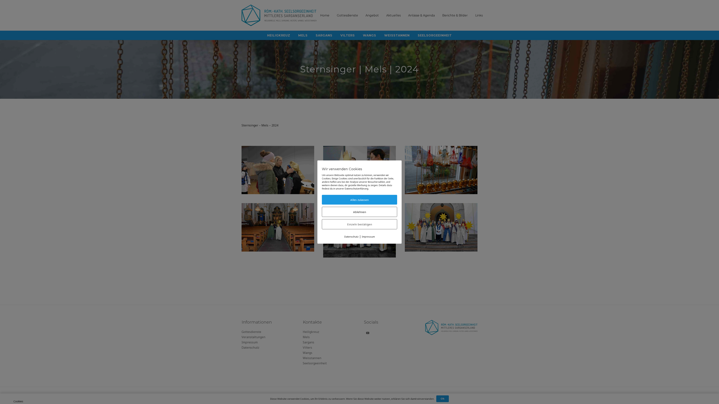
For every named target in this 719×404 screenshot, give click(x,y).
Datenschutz (351, 236)
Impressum (368, 236)
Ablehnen (359, 212)
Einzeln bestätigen (359, 224)
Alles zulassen (359, 199)
